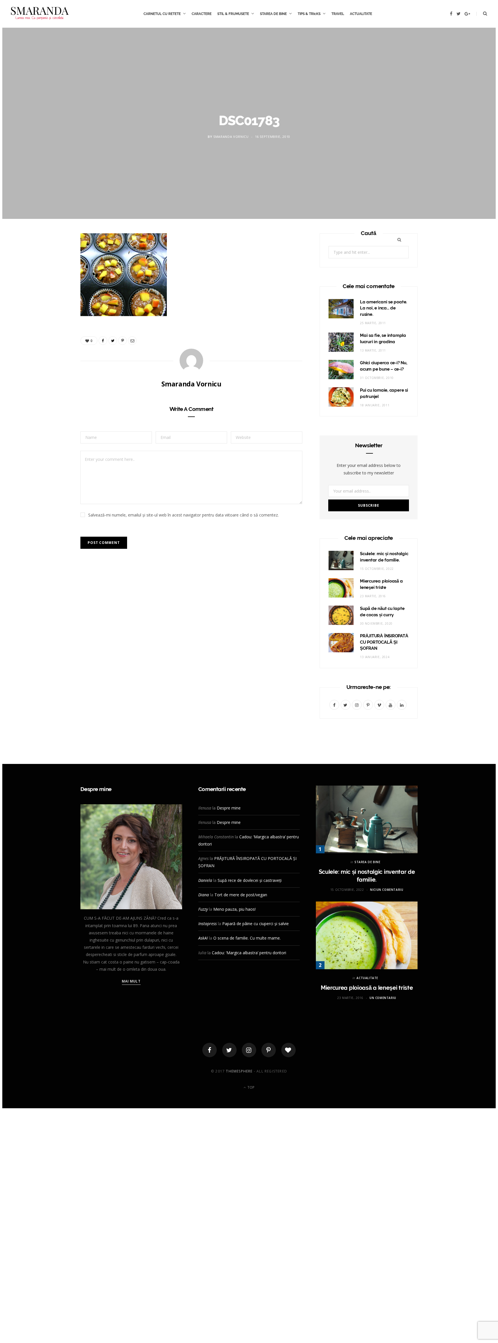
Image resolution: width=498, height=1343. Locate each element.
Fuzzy (203, 909)
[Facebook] (209, 1050)
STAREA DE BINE (273, 14)
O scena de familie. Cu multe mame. (247, 938)
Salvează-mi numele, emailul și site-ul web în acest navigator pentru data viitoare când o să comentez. (183, 515)
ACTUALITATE (361, 14)
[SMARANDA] (40, 14)
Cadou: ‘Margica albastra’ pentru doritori (249, 952)
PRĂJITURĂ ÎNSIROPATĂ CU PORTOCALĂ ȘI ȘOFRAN (384, 642)
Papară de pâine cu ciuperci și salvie (255, 923)
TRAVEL (337, 14)
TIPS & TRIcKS (309, 14)
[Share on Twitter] (53, 271)
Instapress (207, 923)
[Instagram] (249, 1050)
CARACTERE (202, 14)
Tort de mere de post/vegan (240, 894)
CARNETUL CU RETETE (162, 14)
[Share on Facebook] (53, 256)
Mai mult (131, 981)
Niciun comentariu (386, 890)
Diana (203, 894)
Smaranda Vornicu (231, 136)
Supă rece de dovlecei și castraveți (250, 880)
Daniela (205, 880)
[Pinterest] (53, 286)
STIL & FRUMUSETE (233, 14)
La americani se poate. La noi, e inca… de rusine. (383, 308)
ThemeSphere (239, 1071)
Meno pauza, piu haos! (234, 909)
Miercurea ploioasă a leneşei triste (367, 987)
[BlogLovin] (288, 1050)
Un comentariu (382, 998)
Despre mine (229, 808)
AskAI (203, 938)
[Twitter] (229, 1050)
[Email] (53, 300)
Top (250, 1087)
